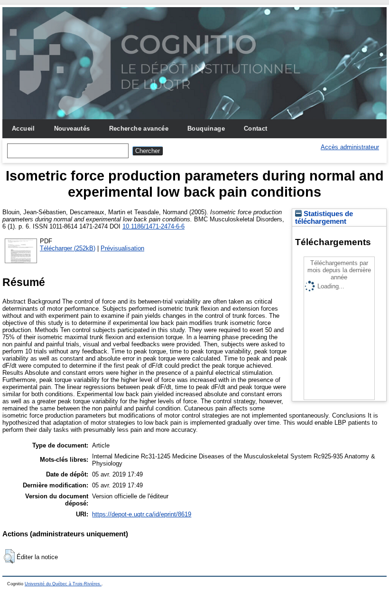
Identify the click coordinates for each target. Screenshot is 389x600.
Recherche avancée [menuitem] (139, 128)
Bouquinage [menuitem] (206, 128)
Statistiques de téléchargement (324, 217)
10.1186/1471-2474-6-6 (153, 226)
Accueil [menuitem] (23, 128)
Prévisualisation (122, 248)
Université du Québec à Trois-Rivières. (63, 583)
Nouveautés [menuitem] (72, 128)
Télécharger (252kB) (67, 248)
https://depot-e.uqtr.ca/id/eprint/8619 (141, 514)
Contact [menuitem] (256, 128)
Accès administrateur (350, 147)
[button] (9, 556)
